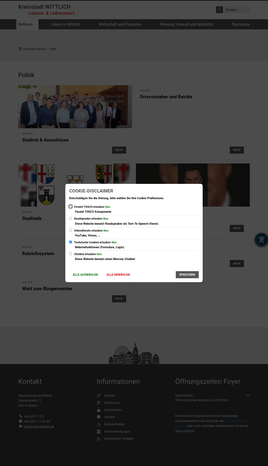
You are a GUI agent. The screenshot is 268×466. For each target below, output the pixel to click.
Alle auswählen (85, 274)
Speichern (187, 274)
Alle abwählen (118, 274)
